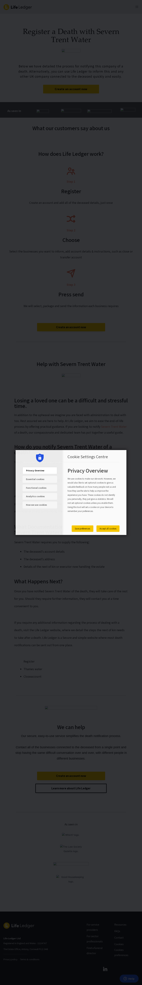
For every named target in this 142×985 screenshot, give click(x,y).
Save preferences (82, 528)
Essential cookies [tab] (35, 479)
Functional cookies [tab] (36, 487)
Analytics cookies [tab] (35, 496)
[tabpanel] (91, 494)
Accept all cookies (108, 528)
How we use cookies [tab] (36, 504)
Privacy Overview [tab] (35, 470)
